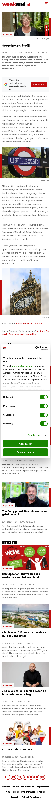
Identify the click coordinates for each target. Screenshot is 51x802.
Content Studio (10, 786)
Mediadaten (27, 786)
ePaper (41, 791)
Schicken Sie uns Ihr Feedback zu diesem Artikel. (25, 333)
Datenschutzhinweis (24, 791)
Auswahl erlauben (25, 452)
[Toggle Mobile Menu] (47, 4)
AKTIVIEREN (38, 84)
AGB (8, 791)
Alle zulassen (25, 444)
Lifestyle (9, 35)
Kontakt (14, 797)
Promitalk (9, 505)
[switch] (44, 406)
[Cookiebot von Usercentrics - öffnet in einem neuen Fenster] (36, 348)
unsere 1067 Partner (22, 366)
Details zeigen (35, 435)
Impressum (43, 786)
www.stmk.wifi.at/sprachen (29, 323)
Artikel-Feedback (31, 797)
